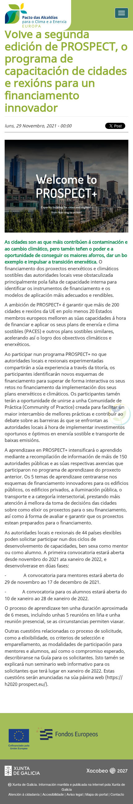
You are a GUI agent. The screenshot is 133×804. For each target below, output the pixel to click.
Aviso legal (74, 794)
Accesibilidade (53, 794)
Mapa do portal (96, 794)
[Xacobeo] (106, 773)
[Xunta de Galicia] (26, 773)
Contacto (117, 794)
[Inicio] (35, 15)
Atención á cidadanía (24, 794)
